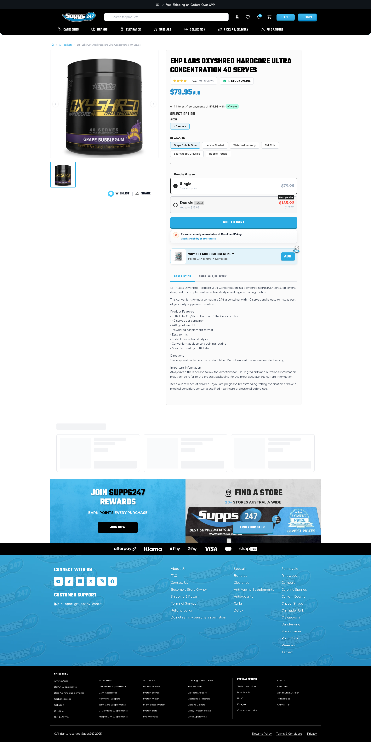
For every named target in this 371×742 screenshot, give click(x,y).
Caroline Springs (294, 589)
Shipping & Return (185, 596)
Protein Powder (152, 686)
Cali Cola (270, 145)
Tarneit (287, 652)
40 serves (180, 126)
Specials (240, 569)
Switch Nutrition (246, 686)
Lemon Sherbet (215, 145)
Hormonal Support (109, 698)
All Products (65, 45)
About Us (178, 569)
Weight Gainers (196, 704)
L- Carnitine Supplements (113, 710)
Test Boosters (195, 686)
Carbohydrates (62, 698)
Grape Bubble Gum (185, 145)
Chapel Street (292, 603)
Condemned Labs (247, 710)
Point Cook (290, 638)
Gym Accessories (108, 692)
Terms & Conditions (289, 733)
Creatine (59, 711)
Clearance (241, 582)
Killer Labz (282, 680)
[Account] (237, 17)
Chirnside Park (293, 610)
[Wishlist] (248, 17)
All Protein (149, 680)
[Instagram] (101, 581)
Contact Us (179, 582)
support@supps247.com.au (82, 604)
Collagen (59, 704)
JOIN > (285, 17)
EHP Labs (282, 686)
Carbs (238, 603)
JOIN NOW (118, 527)
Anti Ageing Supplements (254, 589)
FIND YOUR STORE (253, 527)
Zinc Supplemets (197, 716)
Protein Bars (150, 710)
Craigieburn (291, 617)
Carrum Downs (293, 596)
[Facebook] (112, 581)
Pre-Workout (150, 716)
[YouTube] (58, 581)
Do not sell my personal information (198, 617)
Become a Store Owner (189, 589)
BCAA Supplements (65, 686)
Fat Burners (105, 680)
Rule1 (240, 698)
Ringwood (289, 576)
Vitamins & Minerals (199, 698)
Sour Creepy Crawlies (187, 153)
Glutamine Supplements (112, 686)
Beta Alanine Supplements (69, 692)
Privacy (312, 733)
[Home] (52, 45)
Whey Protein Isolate (199, 710)
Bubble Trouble (218, 153)
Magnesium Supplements (113, 716)
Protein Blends (151, 692)
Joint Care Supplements (112, 704)
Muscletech (243, 692)
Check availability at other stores (198, 238)
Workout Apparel (197, 692)
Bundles (240, 576)
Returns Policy (262, 733)
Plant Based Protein (154, 704)
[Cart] (269, 17)
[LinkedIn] (80, 581)
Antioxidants (243, 596)
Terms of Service (183, 603)
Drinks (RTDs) (62, 717)
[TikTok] (69, 581)
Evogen (241, 704)
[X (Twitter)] (91, 581)
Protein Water (151, 698)
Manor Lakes (291, 631)
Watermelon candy (244, 145)
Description (182, 276)
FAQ (174, 576)
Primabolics (283, 698)
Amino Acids (61, 680)
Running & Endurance (200, 680)
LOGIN (307, 17)
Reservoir (289, 645)
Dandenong (291, 624)
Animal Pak (283, 704)
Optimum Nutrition (288, 692)
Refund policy (182, 610)
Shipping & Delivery (213, 276)
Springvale (290, 569)
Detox (238, 610)
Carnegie (288, 582)
